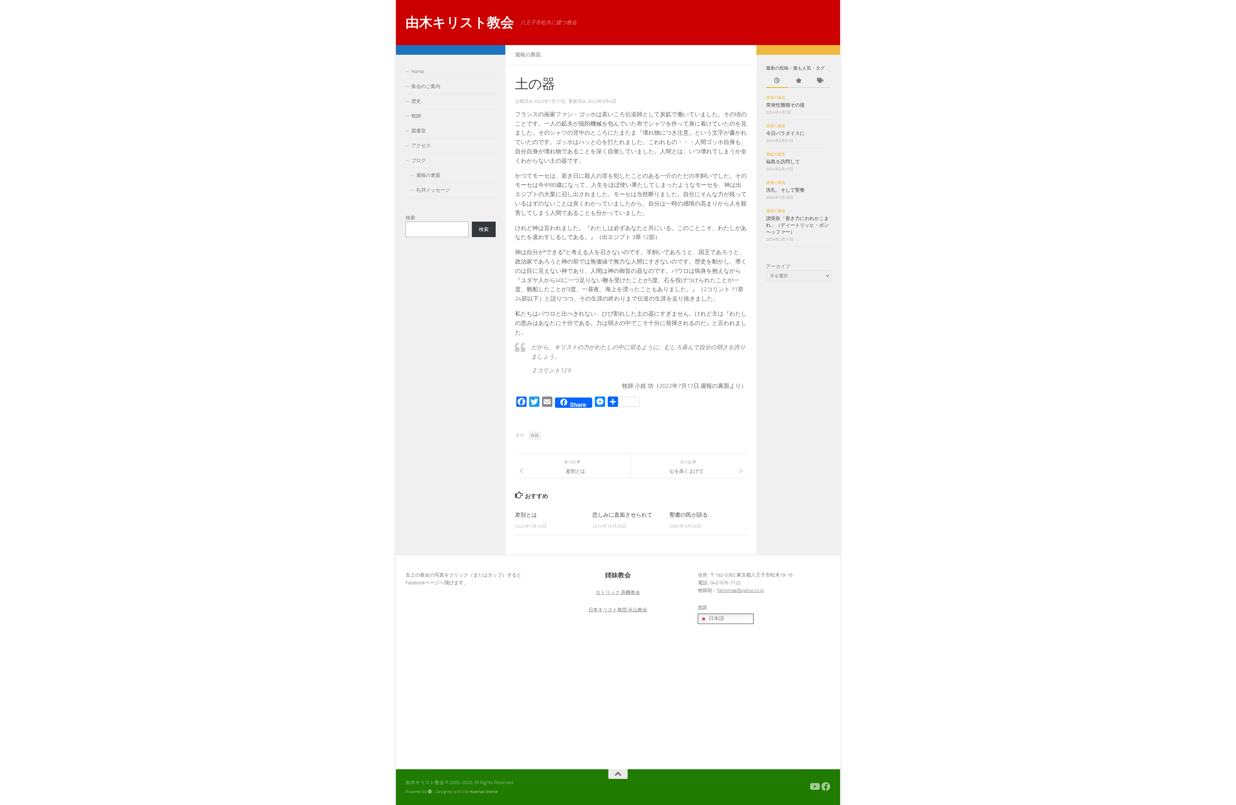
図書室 (418, 131)
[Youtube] (814, 786)
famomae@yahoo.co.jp (740, 590)
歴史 (416, 101)
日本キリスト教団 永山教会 (617, 610)
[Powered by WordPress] (430, 792)
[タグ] (819, 81)
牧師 (534, 435)
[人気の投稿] (798, 81)
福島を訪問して (783, 162)
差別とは (526, 515)
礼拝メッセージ (433, 190)
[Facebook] (825, 786)
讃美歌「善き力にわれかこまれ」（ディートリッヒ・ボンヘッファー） (797, 225)
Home (417, 71)
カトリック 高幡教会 (618, 592)
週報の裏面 (528, 55)
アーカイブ (778, 266)
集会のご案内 (425, 86)
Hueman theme (484, 791)
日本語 (715, 618)
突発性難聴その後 (785, 105)
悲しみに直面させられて (622, 515)
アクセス (421, 146)
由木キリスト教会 (460, 22)
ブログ (418, 160)
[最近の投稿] (777, 81)
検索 (410, 218)
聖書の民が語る (689, 515)
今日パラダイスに (785, 133)
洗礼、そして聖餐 (785, 190)
